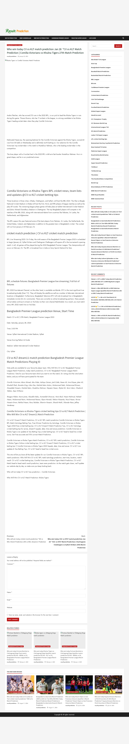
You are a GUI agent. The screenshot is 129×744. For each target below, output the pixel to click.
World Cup (94, 183)
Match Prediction (11, 38)
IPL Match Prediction (98, 131)
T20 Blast (94, 167)
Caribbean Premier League (60, 38)
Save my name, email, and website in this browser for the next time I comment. (34, 615)
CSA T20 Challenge (97, 99)
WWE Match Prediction (41, 38)
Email (9, 600)
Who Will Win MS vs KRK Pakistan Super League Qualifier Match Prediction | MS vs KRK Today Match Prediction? (106, 290)
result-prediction (11, 56)
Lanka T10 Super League (99, 135)
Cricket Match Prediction (99, 95)
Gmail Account (96, 115)
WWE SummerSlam (25, 38)
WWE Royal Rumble (97, 195)
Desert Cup (95, 103)
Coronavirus (95, 91)
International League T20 (100, 127)
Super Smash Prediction (99, 163)
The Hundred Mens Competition (102, 179)
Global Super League (98, 111)
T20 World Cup (96, 171)
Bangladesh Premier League (14, 45)
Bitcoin (93, 83)
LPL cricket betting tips (99, 139)
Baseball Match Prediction (100, 71)
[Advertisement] (64, 13)
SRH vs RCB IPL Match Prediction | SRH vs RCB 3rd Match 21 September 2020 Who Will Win (105, 317)
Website (9, 607)
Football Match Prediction (100, 107)
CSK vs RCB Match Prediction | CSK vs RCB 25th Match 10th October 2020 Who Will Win (106, 308)
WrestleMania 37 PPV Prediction (102, 187)
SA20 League (95, 159)
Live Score (92, 38)
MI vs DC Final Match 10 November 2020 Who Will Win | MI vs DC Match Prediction (106, 299)
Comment (10, 564)
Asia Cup (94, 63)
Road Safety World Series (100, 155)
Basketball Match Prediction (101, 75)
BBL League (95, 79)
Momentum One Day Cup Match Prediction (105, 143)
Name (9, 592)
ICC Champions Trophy (99, 119)
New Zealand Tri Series (99, 147)
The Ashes (94, 175)
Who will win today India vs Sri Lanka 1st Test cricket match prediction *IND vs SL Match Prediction (106, 214)
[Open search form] (123, 38)
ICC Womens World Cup (99, 123)
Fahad (93, 279)
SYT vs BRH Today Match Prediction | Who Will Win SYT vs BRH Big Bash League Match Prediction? (106, 281)
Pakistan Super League (78, 38)
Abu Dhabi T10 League (98, 59)
